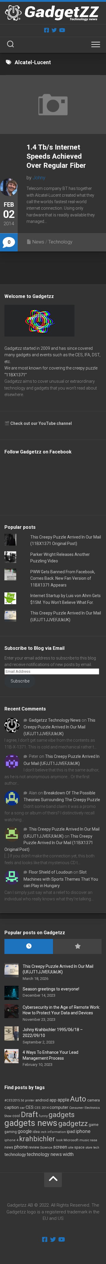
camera (93, 1100)
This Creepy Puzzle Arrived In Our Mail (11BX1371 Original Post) (48, 843)
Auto (78, 1098)
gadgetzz (73, 1123)
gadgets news (30, 1123)
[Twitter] (54, 30)
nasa (93, 1140)
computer (58, 1107)
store (88, 1147)
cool (16, 1116)
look (59, 1140)
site (70, 1147)
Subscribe (20, 681)
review (34, 1147)
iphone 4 (11, 1140)
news (8, 1147)
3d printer (27, 1100)
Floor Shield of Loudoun (50, 872)
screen (60, 1147)
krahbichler (37, 1139)
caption (11, 1107)
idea (36, 1132)
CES (30, 1107)
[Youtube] (61, 30)
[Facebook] (46, 30)
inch (44, 1132)
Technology (60, 242)
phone (21, 1147)
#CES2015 (12, 1100)
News (38, 242)
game (93, 1124)
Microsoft (71, 1140)
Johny (39, 177)
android (42, 1100)
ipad (71, 1131)
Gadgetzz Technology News (55, 720)
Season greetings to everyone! (51, 989)
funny (43, 1116)
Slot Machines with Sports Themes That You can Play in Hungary (61, 879)
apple (63, 1100)
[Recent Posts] (28, 946)
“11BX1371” (15, 374)
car (22, 1108)
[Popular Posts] (77, 946)
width (68, 1154)
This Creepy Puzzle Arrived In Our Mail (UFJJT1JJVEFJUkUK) (59, 727)
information (56, 1132)
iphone (83, 1131)
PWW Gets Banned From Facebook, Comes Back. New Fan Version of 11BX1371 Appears (62, 578)
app (53, 1100)
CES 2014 (41, 1108)
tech (96, 1147)
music (84, 1140)
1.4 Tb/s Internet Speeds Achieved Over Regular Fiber (56, 156)
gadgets (61, 1115)
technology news (44, 1154)
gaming (10, 1132)
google (25, 1131)
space (79, 1147)
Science (46, 1147)
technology (15, 1154)
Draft (29, 1114)
